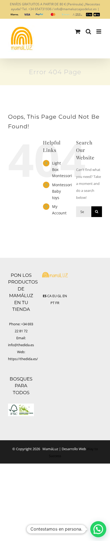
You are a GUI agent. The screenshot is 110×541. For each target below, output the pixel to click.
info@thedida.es (21, 344)
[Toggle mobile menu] (99, 31)
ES (44, 295)
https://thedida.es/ (23, 358)
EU (54, 295)
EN (64, 295)
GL (59, 295)
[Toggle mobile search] (88, 31)
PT (52, 302)
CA (49, 295)
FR (57, 302)
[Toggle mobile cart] (77, 31)
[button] (98, 529)
